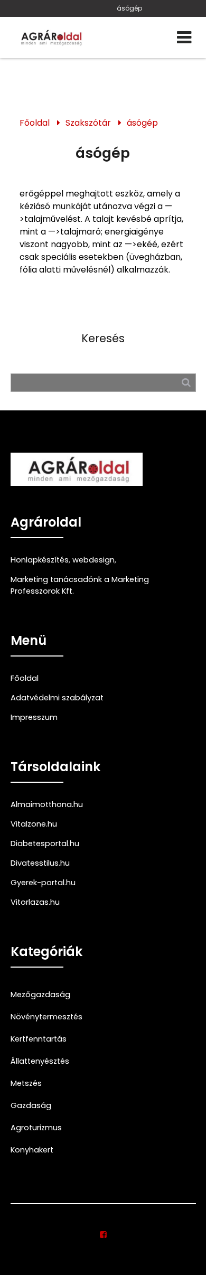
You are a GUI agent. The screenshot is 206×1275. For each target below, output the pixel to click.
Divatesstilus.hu (40, 863)
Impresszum (34, 717)
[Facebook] (103, 1235)
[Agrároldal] (50, 37)
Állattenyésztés (40, 1061)
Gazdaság (31, 1105)
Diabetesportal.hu (45, 843)
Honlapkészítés (40, 560)
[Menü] (184, 37)
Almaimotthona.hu (47, 804)
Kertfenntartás (39, 1039)
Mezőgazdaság (40, 994)
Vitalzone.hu (34, 824)
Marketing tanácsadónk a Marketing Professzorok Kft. (80, 585)
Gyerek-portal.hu (43, 882)
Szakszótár (88, 123)
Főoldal (35, 123)
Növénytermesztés (46, 1016)
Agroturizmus (36, 1127)
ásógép (129, 8)
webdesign (93, 560)
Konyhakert (32, 1150)
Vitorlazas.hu (35, 902)
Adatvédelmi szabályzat (57, 697)
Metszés (26, 1083)
